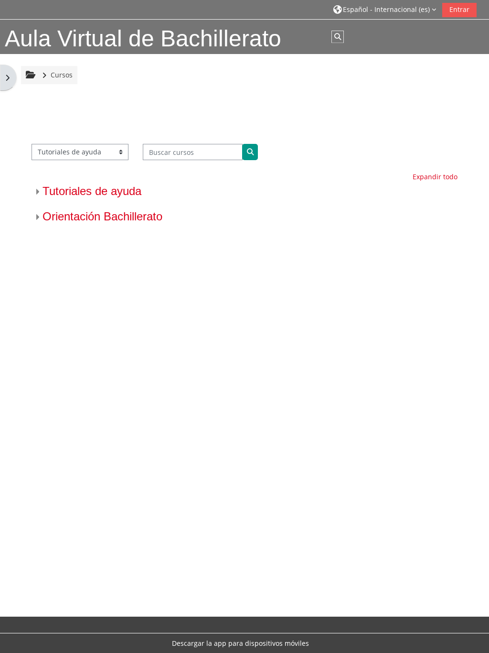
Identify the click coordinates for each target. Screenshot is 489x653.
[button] (384, 9)
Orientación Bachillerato (102, 216)
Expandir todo (435, 176)
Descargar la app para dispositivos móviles (240, 643)
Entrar (459, 9)
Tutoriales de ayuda (92, 191)
